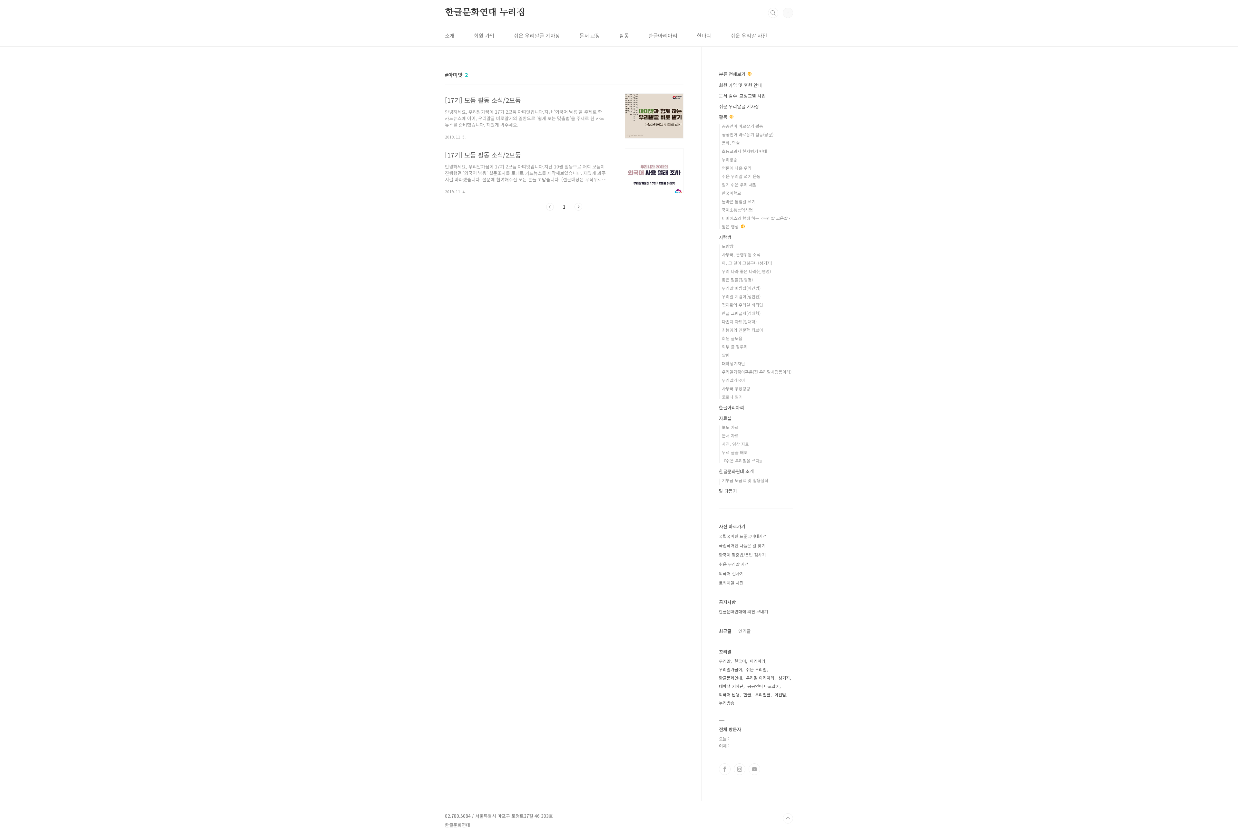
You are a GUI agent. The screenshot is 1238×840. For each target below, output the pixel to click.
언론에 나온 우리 (737, 168)
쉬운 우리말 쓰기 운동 (741, 176)
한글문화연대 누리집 (485, 12)
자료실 (725, 418)
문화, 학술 (731, 143)
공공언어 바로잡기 (763, 686)
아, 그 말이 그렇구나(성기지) (747, 263)
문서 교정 (589, 35)
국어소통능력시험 (737, 210)
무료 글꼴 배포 (735, 452)
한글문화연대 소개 (736, 471)
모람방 (727, 246)
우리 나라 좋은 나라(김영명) (746, 271)
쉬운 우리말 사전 (749, 35)
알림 (726, 355)
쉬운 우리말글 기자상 (537, 35)
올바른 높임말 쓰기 (738, 201)
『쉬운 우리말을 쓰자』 (743, 461)
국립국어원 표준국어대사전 (743, 536)
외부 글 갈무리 (735, 347)
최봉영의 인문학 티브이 (742, 330)
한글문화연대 (730, 678)
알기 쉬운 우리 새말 (739, 185)
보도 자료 (730, 427)
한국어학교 (731, 193)
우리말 (725, 661)
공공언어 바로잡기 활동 (742, 126)
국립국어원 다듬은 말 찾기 (742, 545)
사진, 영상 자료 (735, 444)
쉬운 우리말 (756, 669)
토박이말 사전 (731, 583)
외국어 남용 (729, 695)
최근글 (725, 631)
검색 (773, 13)
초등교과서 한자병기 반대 (744, 151)
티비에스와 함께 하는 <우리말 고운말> (756, 218)
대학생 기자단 (731, 686)
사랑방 (725, 237)
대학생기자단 (733, 363)
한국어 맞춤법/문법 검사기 (742, 555)
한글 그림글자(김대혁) (741, 313)
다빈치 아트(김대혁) (739, 322)
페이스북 (725, 769)
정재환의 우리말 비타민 (742, 305)
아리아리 (757, 661)
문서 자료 (730, 436)
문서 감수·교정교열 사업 (742, 95)
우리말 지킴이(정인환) (741, 296)
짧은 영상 (731, 227)
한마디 (704, 35)
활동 (624, 35)
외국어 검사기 (731, 573)
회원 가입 (484, 35)
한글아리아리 (662, 35)
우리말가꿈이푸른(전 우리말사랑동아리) (756, 372)
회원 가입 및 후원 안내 (740, 85)
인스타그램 (739, 769)
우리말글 (763, 695)
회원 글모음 (732, 338)
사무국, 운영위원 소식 (741, 255)
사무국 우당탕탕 (736, 389)
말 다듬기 (728, 491)
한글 (747, 695)
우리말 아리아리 (760, 678)
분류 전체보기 (733, 74)
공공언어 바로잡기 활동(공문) (747, 134)
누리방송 (729, 160)
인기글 (744, 631)
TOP (788, 818)
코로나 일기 (732, 397)
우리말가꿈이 (733, 380)
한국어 (740, 661)
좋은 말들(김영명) (737, 280)
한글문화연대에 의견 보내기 (743, 611)
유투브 (754, 769)
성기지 (784, 678)
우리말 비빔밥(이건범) (741, 288)
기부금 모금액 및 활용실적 (745, 480)
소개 (450, 35)
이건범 (780, 695)
